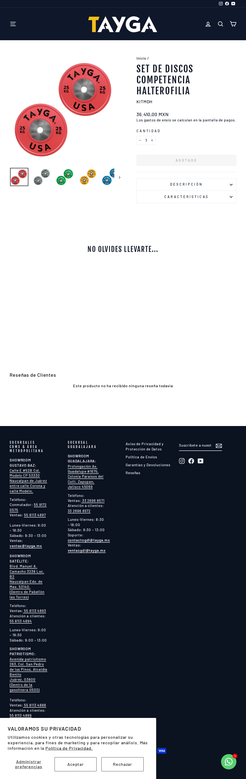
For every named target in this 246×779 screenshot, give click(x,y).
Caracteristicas (186, 197)
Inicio (141, 58)
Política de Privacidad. (69, 748)
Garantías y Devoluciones (148, 465)
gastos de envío (158, 120)
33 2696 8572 (79, 511)
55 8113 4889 (21, 715)
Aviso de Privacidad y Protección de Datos (145, 446)
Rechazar (122, 764)
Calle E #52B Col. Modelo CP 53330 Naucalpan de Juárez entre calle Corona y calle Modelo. (28, 480)
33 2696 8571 (93, 500)
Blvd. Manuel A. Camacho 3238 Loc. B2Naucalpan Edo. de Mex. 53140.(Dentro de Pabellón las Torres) (27, 581)
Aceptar (75, 764)
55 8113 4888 (34, 705)
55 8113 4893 (34, 610)
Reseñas (133, 473)
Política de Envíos (141, 457)
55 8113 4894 (21, 621)
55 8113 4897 (35, 515)
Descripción (186, 184)
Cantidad (148, 131)
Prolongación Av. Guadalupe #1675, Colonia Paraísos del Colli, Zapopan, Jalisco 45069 (86, 476)
